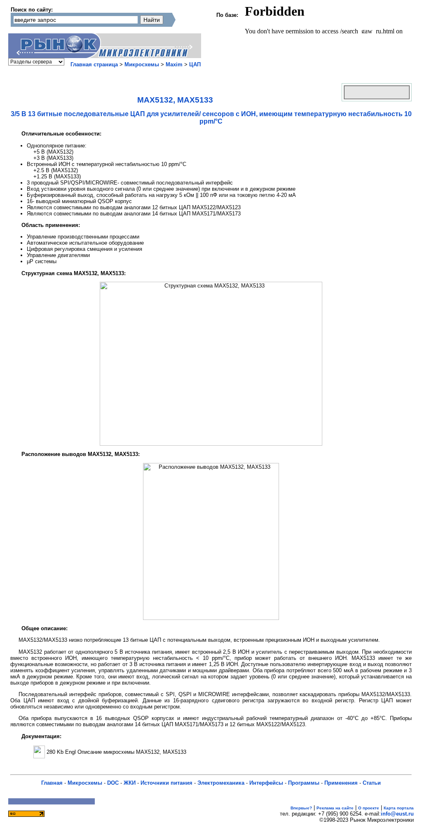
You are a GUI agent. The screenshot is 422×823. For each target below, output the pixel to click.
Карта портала (399, 808)
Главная (52, 783)
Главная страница (94, 64)
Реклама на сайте (335, 808)
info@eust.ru (397, 814)
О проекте (368, 808)
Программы (303, 783)
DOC (113, 783)
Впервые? (301, 808)
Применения (341, 783)
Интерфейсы (266, 783)
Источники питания (166, 783)
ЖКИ (130, 783)
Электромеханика (220, 783)
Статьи (372, 783)
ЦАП (195, 64)
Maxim (174, 64)
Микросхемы (141, 64)
